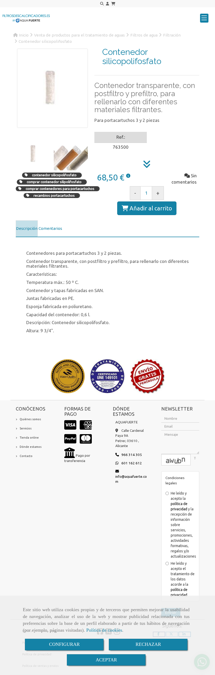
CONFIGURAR (64, 644)
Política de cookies (104, 630)
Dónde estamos (30, 446)
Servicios (25, 428)
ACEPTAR (106, 659)
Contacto (26, 456)
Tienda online (29, 437)
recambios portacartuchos (54, 195)
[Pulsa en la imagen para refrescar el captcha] (176, 459)
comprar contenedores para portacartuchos (60, 188)
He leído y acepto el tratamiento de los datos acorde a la (183, 579)
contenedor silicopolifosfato (54, 175)
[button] (107, 3)
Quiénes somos (30, 419)
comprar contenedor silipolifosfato (54, 182)
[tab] (27, 228)
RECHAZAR (148, 644)
